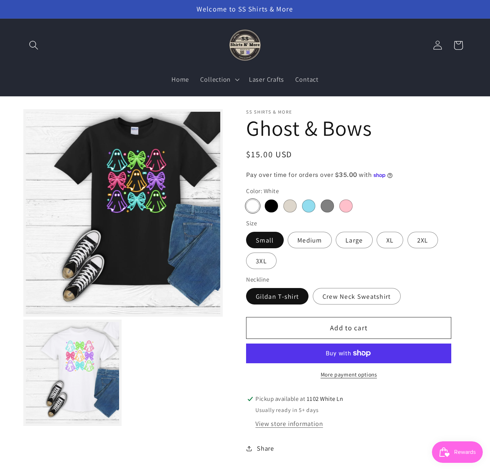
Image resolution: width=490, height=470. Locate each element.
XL (390, 240)
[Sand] (289, 206)
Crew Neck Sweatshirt (356, 296)
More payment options (349, 374)
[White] (252, 206)
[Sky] (308, 206)
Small (265, 240)
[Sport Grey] (327, 206)
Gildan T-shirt (277, 296)
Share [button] (265, 448)
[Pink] (345, 206)
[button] (33, 45)
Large (354, 240)
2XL (422, 240)
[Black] (271, 206)
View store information (289, 423)
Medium (309, 240)
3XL (261, 260)
